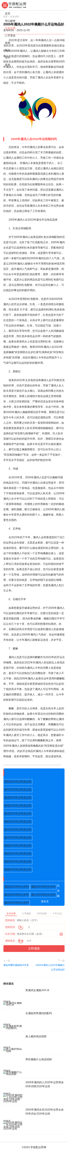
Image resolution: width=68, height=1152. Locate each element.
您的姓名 (10, 920)
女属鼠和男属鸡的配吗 (38, 1013)
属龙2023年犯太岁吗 (16, 894)
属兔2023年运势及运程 (17, 805)
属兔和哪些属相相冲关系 (16, 965)
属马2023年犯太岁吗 (43, 894)
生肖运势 (10, 28)
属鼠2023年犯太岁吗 (16, 886)
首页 (7, 13)
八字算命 (10, 35)
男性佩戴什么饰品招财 (38, 1059)
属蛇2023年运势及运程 (17, 821)
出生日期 (10, 933)
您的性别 (10, 927)
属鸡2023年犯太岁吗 (16, 902)
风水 (7, 50)
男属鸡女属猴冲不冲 (37, 990)
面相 (7, 42)
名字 (7, 57)
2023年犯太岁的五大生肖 (21, 879)
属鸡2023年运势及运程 (17, 853)
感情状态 (10, 940)
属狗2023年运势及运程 (17, 861)
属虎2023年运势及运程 (17, 797)
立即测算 (34, 948)
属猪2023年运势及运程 (17, 869)
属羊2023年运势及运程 (17, 837)
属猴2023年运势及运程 (17, 845)
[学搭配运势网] (14, 5)
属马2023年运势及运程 (17, 829)
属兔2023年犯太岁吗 (43, 886)
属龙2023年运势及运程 (17, 813)
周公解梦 (10, 20)
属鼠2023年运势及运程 (17, 781)
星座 (7, 64)
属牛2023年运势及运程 (17, 789)
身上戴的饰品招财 (36, 1036)
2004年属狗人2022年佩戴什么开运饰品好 (50, 967)
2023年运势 (12, 772)
